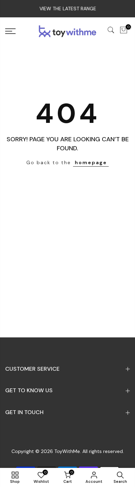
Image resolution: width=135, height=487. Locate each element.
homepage (91, 162)
